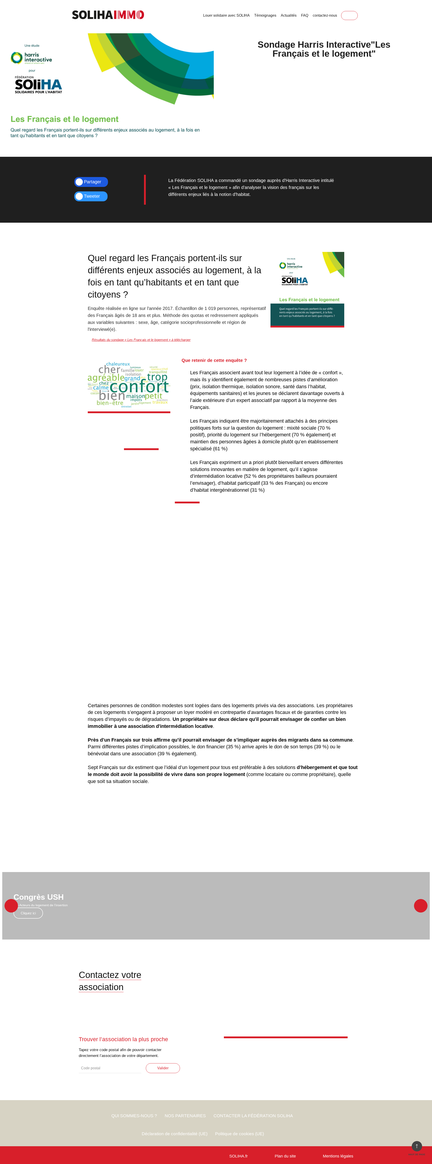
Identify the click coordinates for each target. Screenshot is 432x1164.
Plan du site (285, 1156)
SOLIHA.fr (238, 1156)
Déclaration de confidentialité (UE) (174, 1133)
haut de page (416, 1154)
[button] (11, 906)
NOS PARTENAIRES (185, 1115)
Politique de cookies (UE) (239, 1133)
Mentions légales (338, 1156)
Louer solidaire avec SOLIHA (226, 15)
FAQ (304, 15)
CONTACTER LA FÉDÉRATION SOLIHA (253, 1115)
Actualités (289, 15)
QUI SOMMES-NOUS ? (134, 1115)
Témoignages (265, 15)
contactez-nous (325, 15)
